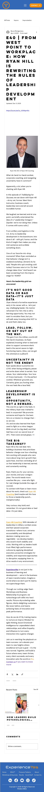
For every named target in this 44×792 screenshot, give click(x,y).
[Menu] (25, 5)
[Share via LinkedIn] (17, 674)
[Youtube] (22, 782)
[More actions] (36, 32)
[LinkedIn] (10, 782)
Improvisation (27, 20)
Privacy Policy (22, 791)
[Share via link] (22, 674)
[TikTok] (34, 782)
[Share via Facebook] (7, 674)
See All (36, 689)
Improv (16, 20)
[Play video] (22, 118)
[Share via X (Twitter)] (12, 674)
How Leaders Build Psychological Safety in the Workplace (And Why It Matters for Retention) (22, 718)
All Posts (7, 20)
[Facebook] (16, 782)
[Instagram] (28, 782)
